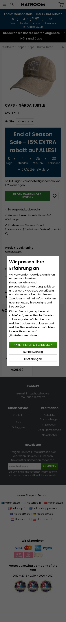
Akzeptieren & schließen (33, 345)
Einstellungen (33, 359)
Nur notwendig (33, 352)
